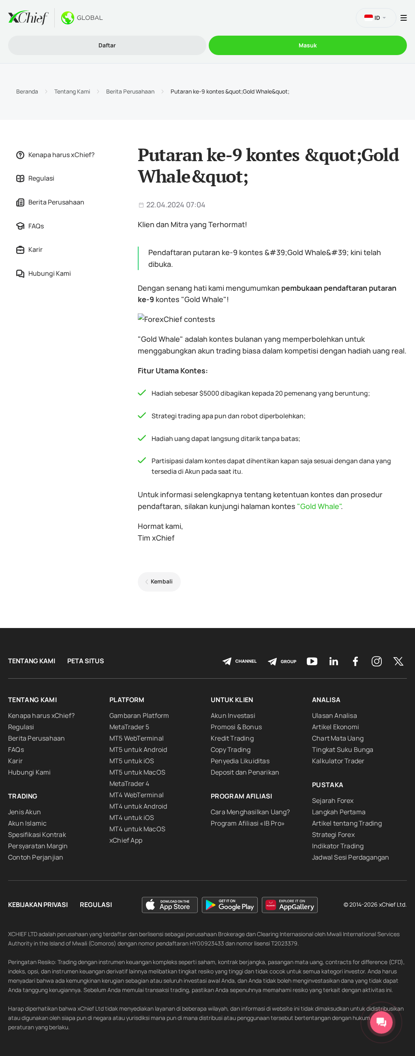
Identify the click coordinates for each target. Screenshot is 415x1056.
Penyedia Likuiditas (240, 760)
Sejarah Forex (333, 800)
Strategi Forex (333, 834)
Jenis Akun (24, 811)
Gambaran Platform (139, 715)
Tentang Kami (72, 91)
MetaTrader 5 (129, 726)
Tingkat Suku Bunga (343, 749)
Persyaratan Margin (38, 845)
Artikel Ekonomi (335, 726)
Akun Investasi (233, 715)
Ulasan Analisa (334, 715)
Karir (35, 249)
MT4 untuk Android (138, 806)
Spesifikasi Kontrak (37, 834)
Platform (127, 699)
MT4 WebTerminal (136, 794)
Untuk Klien (232, 699)
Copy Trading (230, 749)
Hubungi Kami (49, 273)
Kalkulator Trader (338, 760)
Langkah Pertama (339, 811)
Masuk (308, 45)
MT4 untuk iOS (131, 817)
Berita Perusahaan (130, 91)
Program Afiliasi (241, 796)
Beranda (27, 91)
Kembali (162, 581)
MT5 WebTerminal (136, 738)
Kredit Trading (232, 738)
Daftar (107, 45)
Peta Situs (85, 661)
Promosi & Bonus (236, 726)
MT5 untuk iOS (131, 760)
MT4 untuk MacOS (137, 828)
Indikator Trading (338, 845)
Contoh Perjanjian (35, 857)
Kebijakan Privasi (38, 905)
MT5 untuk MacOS (137, 772)
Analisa (326, 699)
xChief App (125, 840)
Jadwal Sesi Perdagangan (350, 857)
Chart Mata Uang (338, 738)
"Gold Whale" (319, 506)
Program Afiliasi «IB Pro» (248, 823)
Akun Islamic (27, 823)
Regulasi (41, 178)
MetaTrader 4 (129, 783)
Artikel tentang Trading (347, 823)
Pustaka (327, 784)
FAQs (36, 225)
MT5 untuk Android (138, 749)
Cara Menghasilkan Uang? (250, 811)
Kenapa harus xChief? (61, 154)
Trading (22, 796)
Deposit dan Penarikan (245, 772)
